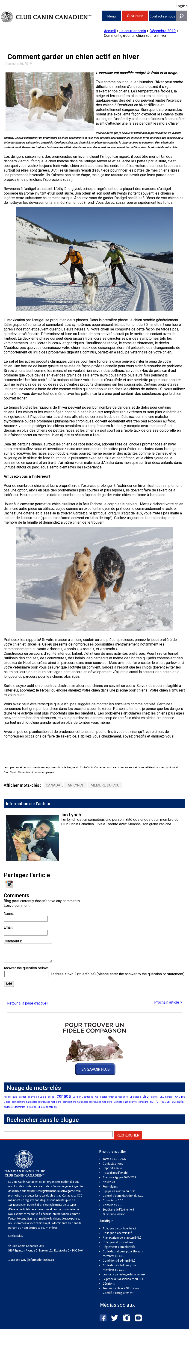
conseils (178, 1101)
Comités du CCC (113, 1200)
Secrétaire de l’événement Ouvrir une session (118, 1212)
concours (143, 1102)
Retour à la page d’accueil (27, 1003)
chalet (103, 1097)
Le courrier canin (132, 31)
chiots (154, 1097)
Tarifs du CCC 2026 (114, 1159)
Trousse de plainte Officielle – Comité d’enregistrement (121, 1290)
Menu (111, 16)
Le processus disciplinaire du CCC (123, 1279)
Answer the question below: (26, 968)
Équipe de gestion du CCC (119, 1191)
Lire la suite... (16, 1236)
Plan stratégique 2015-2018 (119, 1177)
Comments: (13, 941)
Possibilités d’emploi (115, 1173)
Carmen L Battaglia (83, 1097)
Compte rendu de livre (125, 1102)
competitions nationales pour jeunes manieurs (36, 1102)
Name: (9, 913)
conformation (160, 1101)
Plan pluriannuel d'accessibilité (122, 1238)
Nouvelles (109, 1182)
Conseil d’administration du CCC (123, 1196)
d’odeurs (8, 1107)
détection (32, 1107)
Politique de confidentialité (119, 1228)
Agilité (7, 1097)
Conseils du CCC (113, 1205)
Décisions (109, 1284)
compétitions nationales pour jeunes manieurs (87, 1102)
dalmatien (20, 1107)
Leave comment (17, 905)
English (182, 5)
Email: (8, 927)
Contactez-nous (162, 16)
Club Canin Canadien (51, 16)
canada (53, 785)
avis (14, 1097)
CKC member (166, 1097)
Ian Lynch (75, 785)
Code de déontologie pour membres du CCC (119, 1267)
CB (96, 1097)
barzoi (22, 1097)
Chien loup (135, 1097)
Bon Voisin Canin (37, 1097)
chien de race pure (118, 1097)
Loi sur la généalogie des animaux (124, 1274)
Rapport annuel (112, 1168)
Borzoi (51, 1097)
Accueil (110, 31)
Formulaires (110, 1186)
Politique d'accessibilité (117, 1233)
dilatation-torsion (47, 1107)
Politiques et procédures (118, 1242)
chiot (146, 1096)
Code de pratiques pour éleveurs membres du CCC (123, 1253)
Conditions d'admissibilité (119, 1261)
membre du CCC (105, 785)
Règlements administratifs (119, 1247)
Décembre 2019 (163, 31)
